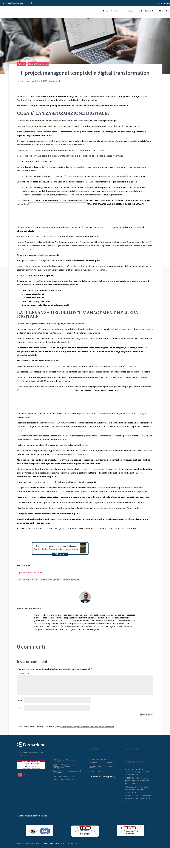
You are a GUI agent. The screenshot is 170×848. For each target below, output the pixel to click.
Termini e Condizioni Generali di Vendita (102, 767)
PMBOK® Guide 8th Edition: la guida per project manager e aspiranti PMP (137, 781)
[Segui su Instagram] (24, 774)
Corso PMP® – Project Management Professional (64, 760)
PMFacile (22, 64)
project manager (71, 579)
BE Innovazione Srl (52, 843)
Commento (23, 673)
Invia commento (146, 714)
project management (50, 579)
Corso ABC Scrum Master (63, 776)
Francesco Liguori (28, 81)
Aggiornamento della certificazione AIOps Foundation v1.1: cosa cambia (138, 772)
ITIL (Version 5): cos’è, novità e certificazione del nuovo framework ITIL (137, 789)
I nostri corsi (128, 11)
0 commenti (54, 81)
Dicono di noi (150, 11)
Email (20, 708)
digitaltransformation (27, 579)
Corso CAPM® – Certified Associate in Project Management (63, 766)
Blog (161, 11)
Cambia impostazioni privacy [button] (102, 776)
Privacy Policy (94, 771)
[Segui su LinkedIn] (20, 775)
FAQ (140, 11)
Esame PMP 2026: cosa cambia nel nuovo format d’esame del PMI (138, 798)
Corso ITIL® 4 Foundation (63, 780)
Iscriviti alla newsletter (98, 759)
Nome (20, 700)
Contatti (109, 763)
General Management (38, 64)
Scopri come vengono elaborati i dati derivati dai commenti (87, 726)
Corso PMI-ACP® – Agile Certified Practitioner (67, 772)
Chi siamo (115, 11)
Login (160, 3)
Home (105, 11)
